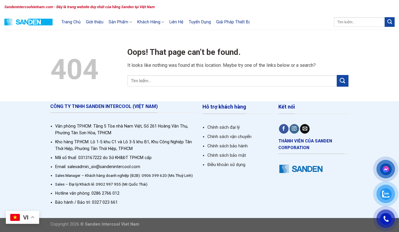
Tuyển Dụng (200, 22)
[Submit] (390, 22)
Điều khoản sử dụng (226, 164)
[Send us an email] (305, 129)
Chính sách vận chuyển (229, 136)
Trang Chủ (71, 22)
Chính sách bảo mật (226, 155)
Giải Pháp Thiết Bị (233, 22)
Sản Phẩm (118, 22)
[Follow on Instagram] (294, 129)
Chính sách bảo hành (227, 146)
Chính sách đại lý (223, 127)
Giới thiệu (94, 22)
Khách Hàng (148, 22)
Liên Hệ (176, 22)
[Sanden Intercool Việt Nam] (28, 22)
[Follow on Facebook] (284, 129)
